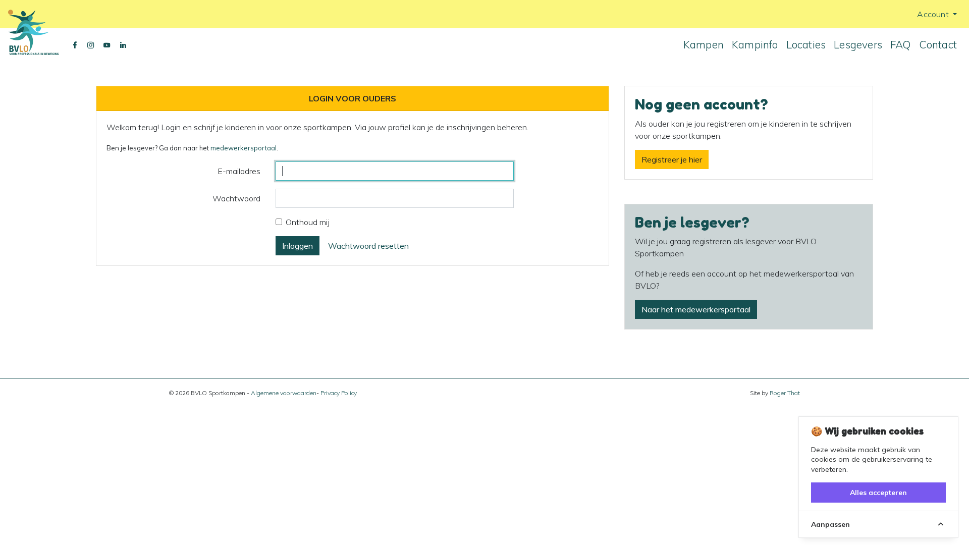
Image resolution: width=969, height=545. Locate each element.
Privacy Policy (338, 393)
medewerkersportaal (243, 148)
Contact (938, 44)
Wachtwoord (236, 198)
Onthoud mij (308, 222)
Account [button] (934, 14)
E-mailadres (239, 171)
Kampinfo (755, 44)
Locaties (806, 44)
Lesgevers (858, 44)
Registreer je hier (671, 159)
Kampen (703, 44)
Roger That (785, 393)
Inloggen (297, 246)
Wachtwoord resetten (368, 246)
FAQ (900, 44)
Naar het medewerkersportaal (695, 309)
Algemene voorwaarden (283, 393)
